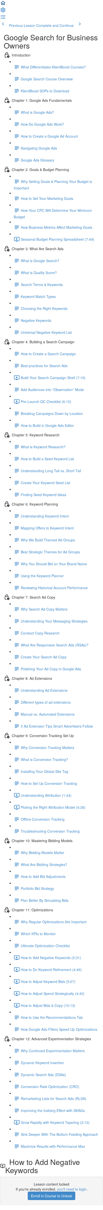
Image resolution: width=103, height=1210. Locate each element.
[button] (3, 4)
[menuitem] (3, 11)
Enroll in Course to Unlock (51, 1195)
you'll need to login (71, 1189)
